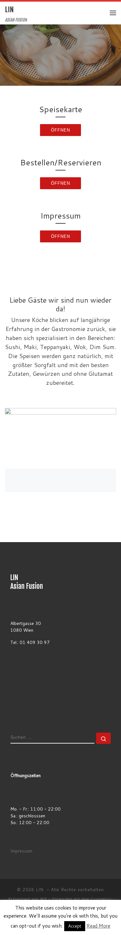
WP (43, 898)
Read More (98, 925)
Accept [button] (74, 926)
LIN (40, 889)
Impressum (21, 851)
